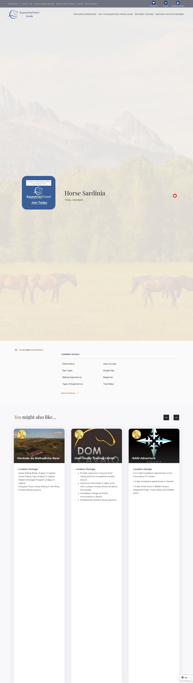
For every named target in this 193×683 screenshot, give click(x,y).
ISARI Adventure (144, 458)
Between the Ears (144, 14)
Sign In (165, 6)
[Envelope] (175, 196)
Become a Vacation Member (170, 14)
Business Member (178, 6)
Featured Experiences (85, 14)
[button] (166, 417)
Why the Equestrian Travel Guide (115, 14)
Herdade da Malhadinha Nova (38, 458)
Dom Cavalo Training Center (95, 458)
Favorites (153, 6)
